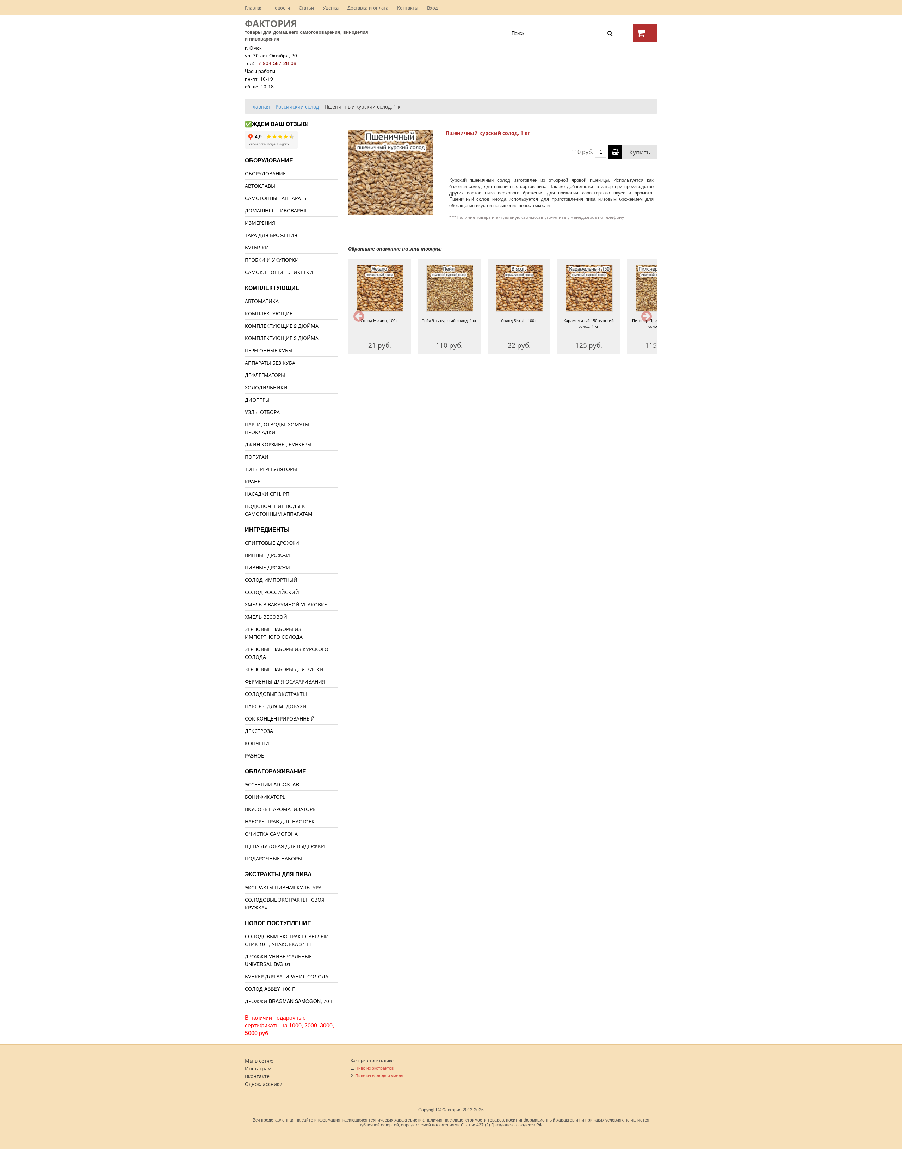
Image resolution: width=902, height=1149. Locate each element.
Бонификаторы (266, 796)
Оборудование (265, 173)
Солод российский (272, 591)
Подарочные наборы (273, 858)
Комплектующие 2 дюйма (282, 325)
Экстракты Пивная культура (283, 887)
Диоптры (257, 399)
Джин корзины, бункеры (278, 444)
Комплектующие (268, 313)
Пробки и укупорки (272, 259)
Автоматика (262, 300)
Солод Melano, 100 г (379, 320)
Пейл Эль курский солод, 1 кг (449, 320)
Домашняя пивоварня (276, 210)
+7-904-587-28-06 (275, 63)
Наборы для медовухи (276, 706)
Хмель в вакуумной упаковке (286, 604)
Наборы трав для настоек (280, 821)
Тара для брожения (271, 235)
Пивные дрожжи (267, 567)
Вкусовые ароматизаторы (281, 809)
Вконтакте (257, 1076)
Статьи (306, 7)
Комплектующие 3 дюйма (282, 337)
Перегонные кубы (268, 350)
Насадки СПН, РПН (269, 493)
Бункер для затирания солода (286, 976)
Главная (253, 7)
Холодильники (266, 387)
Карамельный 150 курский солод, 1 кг (588, 323)
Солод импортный (271, 579)
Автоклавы (260, 185)
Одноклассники (264, 1083)
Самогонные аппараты (276, 198)
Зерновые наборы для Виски (284, 669)
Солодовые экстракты (276, 693)
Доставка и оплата (367, 7)
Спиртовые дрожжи (272, 542)
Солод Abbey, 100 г (270, 988)
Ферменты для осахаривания (285, 681)
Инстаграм (258, 1068)
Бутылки (257, 247)
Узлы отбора (262, 411)
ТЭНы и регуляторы (271, 468)
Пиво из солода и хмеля (379, 1076)
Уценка (331, 7)
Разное (254, 755)
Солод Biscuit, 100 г (519, 320)
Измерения (260, 222)
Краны (253, 481)
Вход (432, 7)
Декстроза (259, 730)
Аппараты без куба (270, 362)
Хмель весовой (266, 616)
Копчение (258, 743)
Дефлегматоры (265, 374)
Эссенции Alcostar (272, 784)
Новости (280, 7)
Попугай (256, 456)
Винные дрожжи (267, 554)
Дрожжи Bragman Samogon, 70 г (289, 1001)
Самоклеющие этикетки (279, 272)
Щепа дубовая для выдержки (285, 846)
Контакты (407, 7)
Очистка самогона (271, 833)
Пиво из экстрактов (374, 1068)
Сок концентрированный (280, 718)
